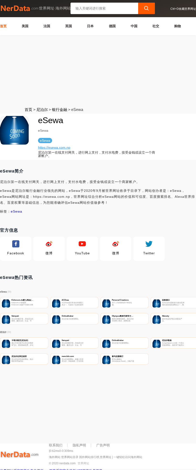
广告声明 (103, 445)
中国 (134, 26)
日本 (90, 26)
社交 (155, 26)
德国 (112, 26)
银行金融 (59, 110)
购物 (177, 26)
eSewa (16, 211)
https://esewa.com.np (54, 147)
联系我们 (55, 445)
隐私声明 (79, 445)
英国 (68, 26)
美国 (25, 26)
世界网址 (83, 463)
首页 (3, 26)
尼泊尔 (42, 110)
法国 (47, 26)
